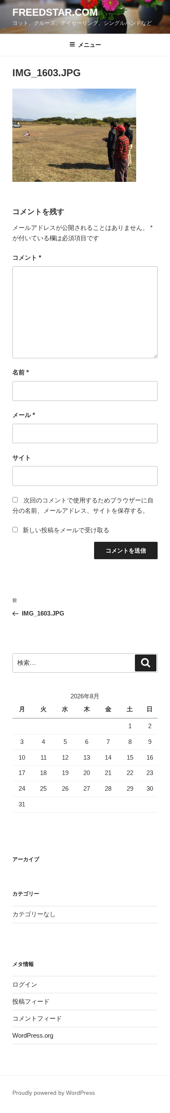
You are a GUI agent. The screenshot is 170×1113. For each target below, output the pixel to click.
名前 (20, 372)
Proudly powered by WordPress (53, 1092)
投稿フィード (31, 1001)
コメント (26, 257)
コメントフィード (37, 1018)
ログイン (24, 984)
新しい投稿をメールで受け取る (66, 530)
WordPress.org (32, 1035)
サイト (21, 457)
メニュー (89, 44)
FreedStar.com (55, 12)
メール (23, 414)
